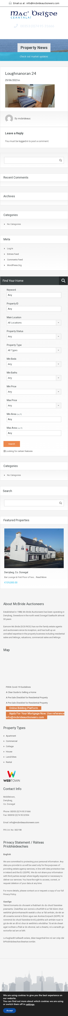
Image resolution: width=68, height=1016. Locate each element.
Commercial (11, 741)
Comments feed (15, 259)
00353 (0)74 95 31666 (37, 26)
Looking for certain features (19, 451)
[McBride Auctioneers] (34, 15)
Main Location (14, 317)
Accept (9, 1010)
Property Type (14, 345)
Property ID (12, 303)
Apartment (11, 736)
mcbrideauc (24, 118)
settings (30, 1004)
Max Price (12, 400)
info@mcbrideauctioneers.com (43, 3)
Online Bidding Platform (23, 708)
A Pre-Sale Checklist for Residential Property (27, 697)
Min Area (14, 414)
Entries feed (13, 254)
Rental (9, 762)
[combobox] (34, 322)
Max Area (14, 428)
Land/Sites (11, 757)
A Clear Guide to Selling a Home (21, 692)
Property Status (15, 331)
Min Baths (12, 372)
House (9, 751)
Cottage (10, 746)
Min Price (11, 386)
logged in (23, 141)
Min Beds (11, 359)
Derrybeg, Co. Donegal (16, 572)
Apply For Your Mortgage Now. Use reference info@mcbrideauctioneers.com (35, 715)
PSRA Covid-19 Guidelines (18, 687)
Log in (10, 248)
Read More (41, 577)
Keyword (11, 289)
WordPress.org (14, 265)
